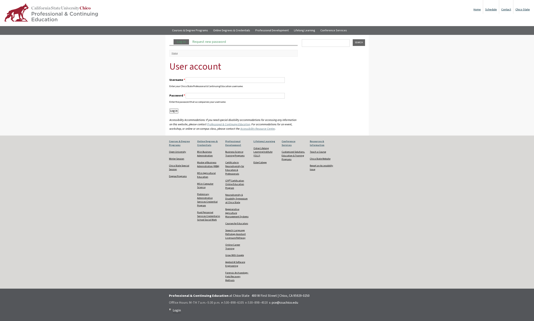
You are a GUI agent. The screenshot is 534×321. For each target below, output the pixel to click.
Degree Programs (178, 176)
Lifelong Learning (304, 30)
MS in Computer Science (205, 185)
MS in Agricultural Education (206, 175)
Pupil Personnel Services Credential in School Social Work (208, 216)
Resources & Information (317, 143)
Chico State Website (320, 159)
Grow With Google (234, 255)
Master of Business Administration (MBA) (208, 164)
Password (177, 96)
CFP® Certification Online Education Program (234, 184)
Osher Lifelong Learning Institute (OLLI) (262, 152)
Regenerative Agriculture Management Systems (236, 213)
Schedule (491, 10)
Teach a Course (318, 152)
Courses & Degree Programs (190, 30)
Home (477, 10)
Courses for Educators (236, 223)
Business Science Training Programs (234, 153)
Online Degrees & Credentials (231, 30)
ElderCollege (260, 162)
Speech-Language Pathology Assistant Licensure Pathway (235, 234)
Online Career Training (232, 246)
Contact (506, 10)
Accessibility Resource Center (257, 129)
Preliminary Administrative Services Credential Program (207, 200)
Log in (183, 41)
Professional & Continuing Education (228, 124)
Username (177, 80)
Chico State (522, 10)
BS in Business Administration (205, 153)
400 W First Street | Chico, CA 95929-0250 (281, 295)
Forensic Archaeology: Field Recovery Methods (236, 276)
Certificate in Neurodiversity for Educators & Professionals (234, 168)
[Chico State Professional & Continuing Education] (51, 13)
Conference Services (333, 30)
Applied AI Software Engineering (235, 264)
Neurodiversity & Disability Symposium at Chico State (236, 198)
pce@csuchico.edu (285, 302)
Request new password (209, 41)
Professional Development (272, 30)
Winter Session (176, 159)
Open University (177, 152)
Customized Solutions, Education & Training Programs (293, 155)
